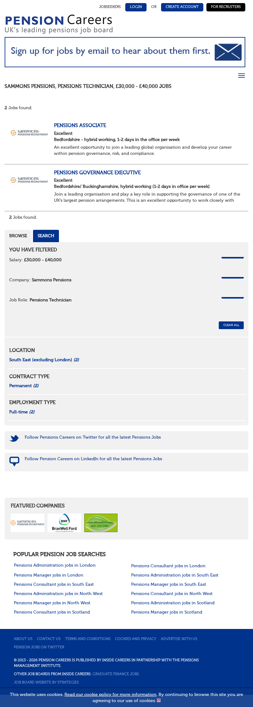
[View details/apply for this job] (29, 132)
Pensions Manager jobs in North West (52, 603)
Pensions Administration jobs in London (55, 565)
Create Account (182, 7)
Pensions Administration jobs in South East (174, 575)
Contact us (48, 639)
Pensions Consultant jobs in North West (172, 594)
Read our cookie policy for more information (110, 695)
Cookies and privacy (135, 639)
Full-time (22, 412)
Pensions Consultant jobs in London (168, 566)
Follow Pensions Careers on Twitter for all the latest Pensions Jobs (93, 437)
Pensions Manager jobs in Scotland (166, 612)
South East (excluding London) (44, 360)
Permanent (24, 386)
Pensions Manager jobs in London (48, 575)
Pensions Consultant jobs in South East (54, 584)
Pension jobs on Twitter (39, 647)
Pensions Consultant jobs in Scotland (52, 612)
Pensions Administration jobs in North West (58, 594)
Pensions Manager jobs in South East (168, 584)
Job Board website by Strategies (46, 682)
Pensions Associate (80, 125)
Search (46, 236)
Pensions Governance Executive (97, 173)
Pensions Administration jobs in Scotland (172, 603)
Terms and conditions (87, 639)
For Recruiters (226, 7)
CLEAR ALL (231, 325)
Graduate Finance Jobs (116, 674)
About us (23, 639)
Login (136, 7)
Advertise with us (179, 639)
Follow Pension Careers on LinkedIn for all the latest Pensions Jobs (93, 459)
